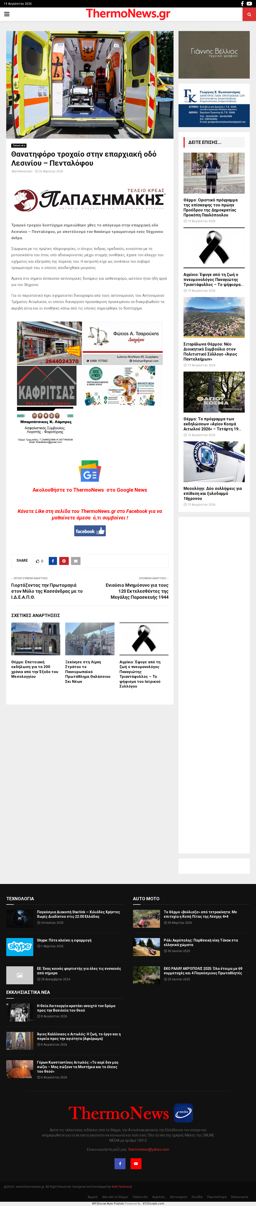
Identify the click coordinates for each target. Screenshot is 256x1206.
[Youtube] (136, 1163)
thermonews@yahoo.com (148, 1149)
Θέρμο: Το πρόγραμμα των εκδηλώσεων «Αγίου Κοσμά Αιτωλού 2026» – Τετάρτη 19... (212, 424)
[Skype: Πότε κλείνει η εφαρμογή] (19, 947)
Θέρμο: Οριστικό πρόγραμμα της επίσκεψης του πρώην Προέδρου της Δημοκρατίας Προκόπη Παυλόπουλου (211, 207)
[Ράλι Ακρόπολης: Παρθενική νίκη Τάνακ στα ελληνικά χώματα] (146, 947)
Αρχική (93, 1197)
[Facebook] (120, 1163)
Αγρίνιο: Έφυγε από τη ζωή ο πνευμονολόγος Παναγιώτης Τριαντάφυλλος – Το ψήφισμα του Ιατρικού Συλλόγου (140, 674)
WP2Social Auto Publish (108, 1203)
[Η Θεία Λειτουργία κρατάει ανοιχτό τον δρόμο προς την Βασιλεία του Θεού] (19, 1013)
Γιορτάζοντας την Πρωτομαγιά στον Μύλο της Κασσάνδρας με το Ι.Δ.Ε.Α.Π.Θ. (47, 591)
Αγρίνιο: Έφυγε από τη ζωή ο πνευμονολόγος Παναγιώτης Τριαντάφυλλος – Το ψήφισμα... (214, 279)
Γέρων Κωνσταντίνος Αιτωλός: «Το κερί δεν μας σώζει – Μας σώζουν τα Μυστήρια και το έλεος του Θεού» (77, 1066)
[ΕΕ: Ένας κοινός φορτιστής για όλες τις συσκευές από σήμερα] (19, 975)
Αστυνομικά (178, 1197)
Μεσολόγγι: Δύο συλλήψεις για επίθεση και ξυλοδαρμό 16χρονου (213, 493)
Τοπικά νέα (18, 145)
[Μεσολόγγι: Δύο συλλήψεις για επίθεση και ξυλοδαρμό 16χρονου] (214, 461)
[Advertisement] (214, 685)
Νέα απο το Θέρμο (115, 1197)
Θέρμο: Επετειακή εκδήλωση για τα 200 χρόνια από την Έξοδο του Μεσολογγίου (34, 669)
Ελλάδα (197, 1197)
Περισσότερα (216, 1197)
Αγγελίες (158, 1197)
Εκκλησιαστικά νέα (28, 992)
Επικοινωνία (239, 1197)
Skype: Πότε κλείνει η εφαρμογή (64, 940)
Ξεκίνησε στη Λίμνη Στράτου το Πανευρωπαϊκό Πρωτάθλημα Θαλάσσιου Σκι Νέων (87, 672)
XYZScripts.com (153, 1203)
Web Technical (122, 1186)
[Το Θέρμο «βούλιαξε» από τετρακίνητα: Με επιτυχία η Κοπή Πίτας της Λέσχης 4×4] (146, 919)
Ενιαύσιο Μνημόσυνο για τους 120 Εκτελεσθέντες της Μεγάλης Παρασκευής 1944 (137, 591)
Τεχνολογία (20, 898)
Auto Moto (146, 898)
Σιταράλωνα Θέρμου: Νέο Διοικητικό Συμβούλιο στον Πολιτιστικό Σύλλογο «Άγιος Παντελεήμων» (210, 352)
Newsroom (25, 171)
